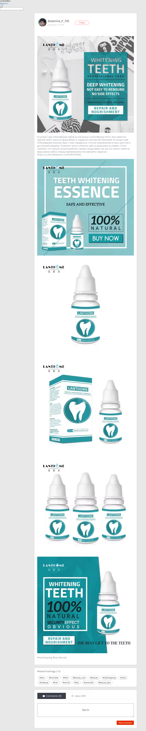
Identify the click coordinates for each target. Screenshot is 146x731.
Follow (82, 23)
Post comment (125, 723)
